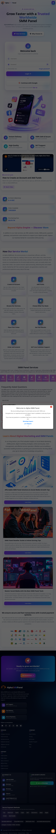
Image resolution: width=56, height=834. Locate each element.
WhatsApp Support (28, 421)
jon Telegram (28, 423)
